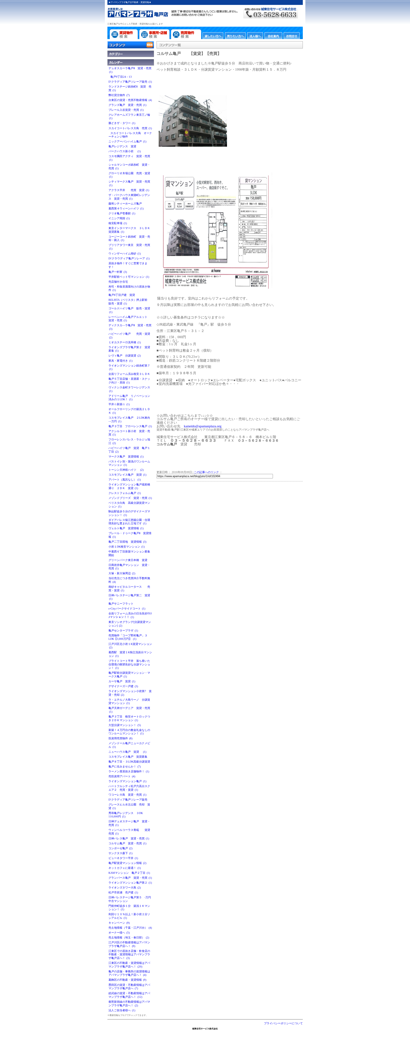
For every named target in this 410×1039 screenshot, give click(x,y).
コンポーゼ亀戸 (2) (120, 848)
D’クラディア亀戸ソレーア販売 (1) (130, 81)
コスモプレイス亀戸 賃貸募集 (128, 756)
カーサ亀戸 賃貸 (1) (121, 681)
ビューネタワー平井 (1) (123, 858)
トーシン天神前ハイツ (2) (126, 469)
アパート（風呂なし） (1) (124, 479)
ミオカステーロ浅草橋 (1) (124, 342)
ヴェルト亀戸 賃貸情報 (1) (126, 528)
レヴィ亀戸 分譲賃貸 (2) (124, 355)
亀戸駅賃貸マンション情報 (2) (127, 863)
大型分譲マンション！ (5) (124, 725)
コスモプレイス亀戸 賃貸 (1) (127, 474)
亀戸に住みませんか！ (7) (124, 766)
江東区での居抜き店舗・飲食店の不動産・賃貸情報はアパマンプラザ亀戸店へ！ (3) (129, 955)
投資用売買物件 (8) (120, 738)
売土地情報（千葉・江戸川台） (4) (130, 927)
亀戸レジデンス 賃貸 (123, 146)
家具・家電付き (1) (120, 360)
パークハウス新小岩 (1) (124, 151)
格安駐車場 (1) (117, 223)
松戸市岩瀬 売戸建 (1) (123, 892)
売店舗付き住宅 (118, 281)
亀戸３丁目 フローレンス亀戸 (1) (130, 426)
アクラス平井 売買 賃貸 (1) (128, 190)
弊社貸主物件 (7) (119, 95)
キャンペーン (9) (119, 922)
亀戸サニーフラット (121, 603)
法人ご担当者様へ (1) (121, 1010)
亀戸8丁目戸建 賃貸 (122, 295)
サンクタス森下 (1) (120, 853)
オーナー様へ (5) (119, 932)
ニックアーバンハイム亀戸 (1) (127, 141)
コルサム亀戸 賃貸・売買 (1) (127, 843)
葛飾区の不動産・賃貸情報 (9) (127, 979)
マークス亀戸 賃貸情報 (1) (126, 456)
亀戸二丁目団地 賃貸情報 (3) (127, 541)
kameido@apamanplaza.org (202, 426)
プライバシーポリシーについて (283, 1023)
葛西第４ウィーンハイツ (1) (126, 208)
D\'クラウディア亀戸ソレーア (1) (128, 258)
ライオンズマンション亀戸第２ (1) (130, 882)
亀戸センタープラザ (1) (123, 630)
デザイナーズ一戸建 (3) (123, 686)
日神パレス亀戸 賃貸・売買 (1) (128, 838)
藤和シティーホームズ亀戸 (125, 203)
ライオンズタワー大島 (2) (124, 887)
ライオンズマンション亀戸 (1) (127, 781)
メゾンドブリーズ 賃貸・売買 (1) (130, 498)
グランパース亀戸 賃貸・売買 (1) (130, 877)
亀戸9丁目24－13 (120, 76)
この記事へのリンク (206, 472)
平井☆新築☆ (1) (119, 404)
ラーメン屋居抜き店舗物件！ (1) (128, 771)
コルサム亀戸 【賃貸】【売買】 (189, 53)
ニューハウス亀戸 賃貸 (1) (127, 751)
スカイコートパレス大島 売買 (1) (130, 128)
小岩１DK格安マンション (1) (126, 546)
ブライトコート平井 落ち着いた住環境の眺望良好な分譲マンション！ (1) (129, 664)
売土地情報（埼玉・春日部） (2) (128, 937)
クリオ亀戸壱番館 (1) (121, 213)
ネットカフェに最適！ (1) (124, 868)
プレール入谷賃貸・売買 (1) (126, 109)
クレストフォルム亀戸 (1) (124, 493)
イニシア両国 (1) (119, 218)
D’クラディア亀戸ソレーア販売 (128, 799)
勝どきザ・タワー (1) (121, 123)
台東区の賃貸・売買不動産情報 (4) (130, 100)
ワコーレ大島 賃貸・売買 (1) (127, 794)
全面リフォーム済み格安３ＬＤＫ (129, 374)
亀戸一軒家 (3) (117, 271)
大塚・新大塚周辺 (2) (121, 573)
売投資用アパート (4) (121, 776)
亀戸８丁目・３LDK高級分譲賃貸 (129, 761)
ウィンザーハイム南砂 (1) (124, 253)
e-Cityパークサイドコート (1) (126, 608)
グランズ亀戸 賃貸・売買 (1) (127, 105)
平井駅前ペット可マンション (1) (128, 276)
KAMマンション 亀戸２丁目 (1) (129, 872)
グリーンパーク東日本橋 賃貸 (128, 560)
